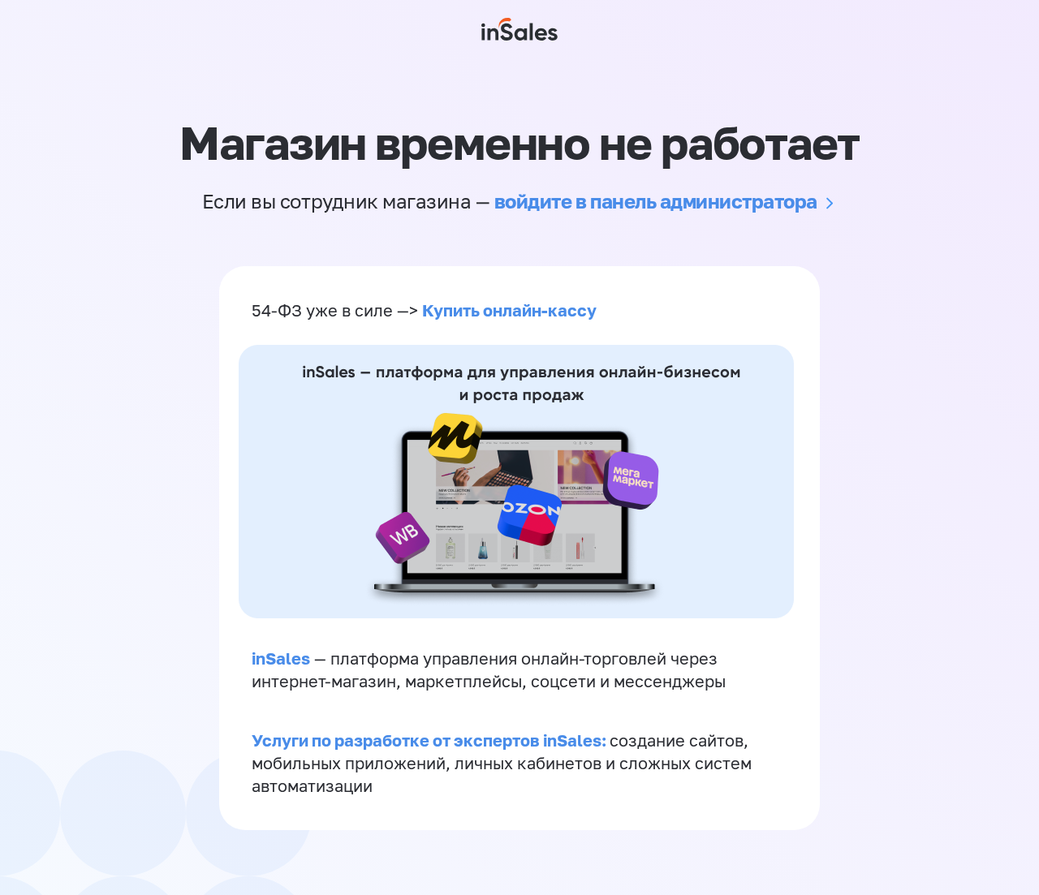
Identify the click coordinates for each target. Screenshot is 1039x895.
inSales (281, 658)
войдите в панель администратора (655, 201)
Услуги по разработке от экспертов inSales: (431, 740)
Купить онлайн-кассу (509, 310)
